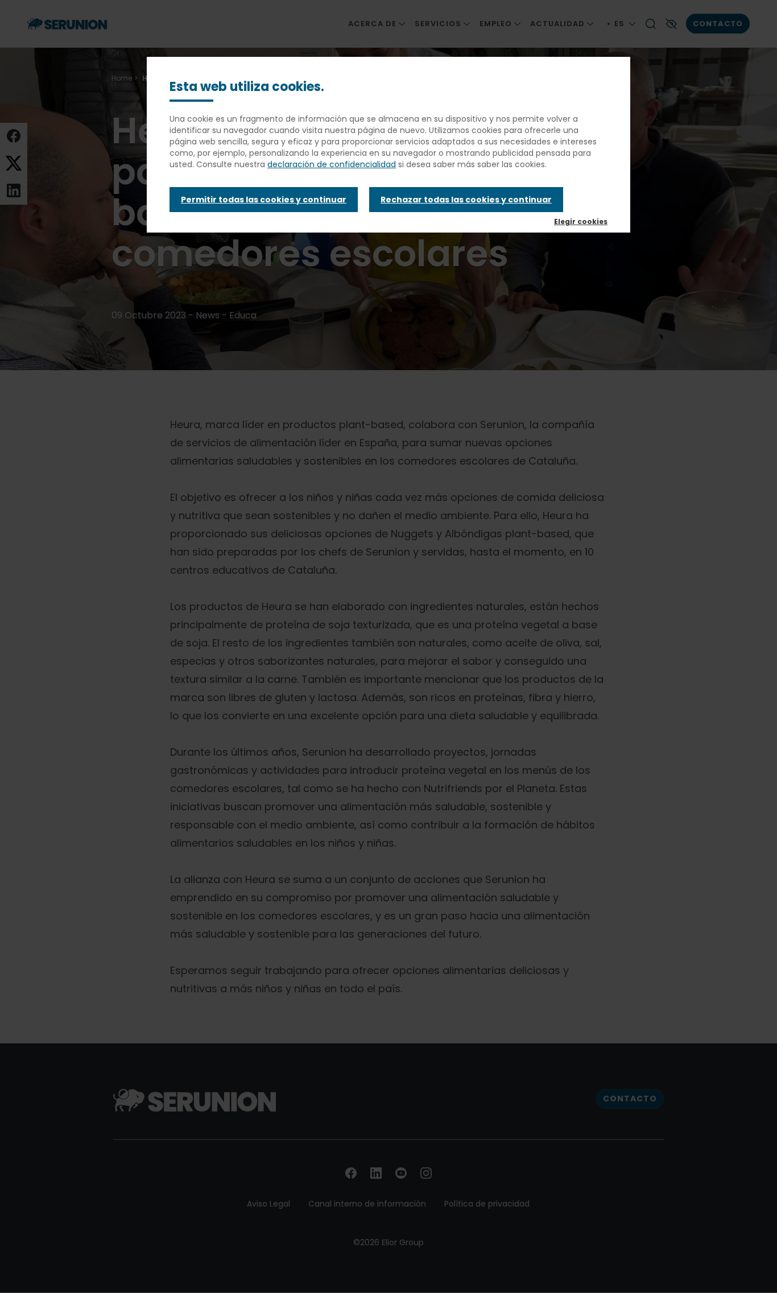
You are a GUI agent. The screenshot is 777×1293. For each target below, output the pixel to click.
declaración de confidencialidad (331, 164)
